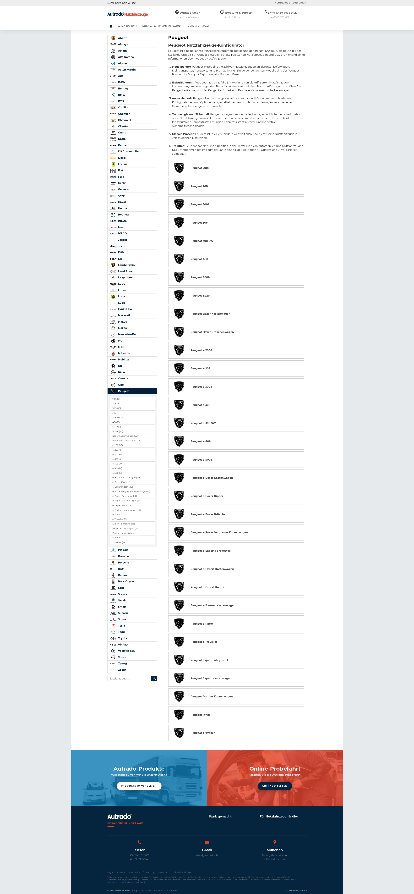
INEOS (122, 220)
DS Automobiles (128, 151)
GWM (121, 195)
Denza (122, 145)
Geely (121, 183)
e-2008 (117, 445)
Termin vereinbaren (198, 26)
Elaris (121, 157)
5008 (116, 426)
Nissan (122, 372)
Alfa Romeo (125, 57)
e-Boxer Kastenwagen (126, 477)
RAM (120, 568)
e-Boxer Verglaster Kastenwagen (131, 491)
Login (110, 872)
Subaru (122, 613)
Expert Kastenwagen (125, 528)
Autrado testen (274, 785)
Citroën (122, 126)
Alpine (122, 63)
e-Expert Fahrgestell (124, 496)
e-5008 (117, 473)
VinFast (122, 644)
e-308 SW (118, 464)
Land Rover (125, 271)
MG (119, 340)
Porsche (123, 562)
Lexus (121, 290)
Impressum (120, 872)
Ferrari (122, 164)
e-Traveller (119, 519)
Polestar (123, 556)
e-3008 (117, 454)
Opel (121, 384)
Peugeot (123, 391)
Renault (123, 575)
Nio (120, 365)
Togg (121, 632)
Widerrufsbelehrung (145, 872)
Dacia (121, 138)
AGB (131, 872)
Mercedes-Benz (128, 334)
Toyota (122, 638)
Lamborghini (126, 265)
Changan (123, 113)
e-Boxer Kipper (121, 482)
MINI (120, 346)
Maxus (122, 321)
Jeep (121, 246)
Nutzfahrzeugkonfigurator (161, 26)
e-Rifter (117, 514)
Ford (120, 176)
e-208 (116, 450)
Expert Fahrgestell (123, 524)
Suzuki (122, 619)
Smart (121, 606)
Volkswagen (126, 650)
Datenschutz (163, 872)
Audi (120, 75)
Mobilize (123, 359)
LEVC (121, 283)
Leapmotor (125, 277)
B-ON (121, 82)
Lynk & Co (124, 309)
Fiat (120, 170)
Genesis (123, 189)
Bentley (123, 88)
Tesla (121, 625)
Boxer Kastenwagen (125, 436)
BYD (120, 101)
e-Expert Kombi (122, 505)
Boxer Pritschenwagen (126, 440)
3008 (116, 408)
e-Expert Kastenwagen (126, 500)
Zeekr (121, 669)
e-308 (116, 459)
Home (113, 26)
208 (115, 403)
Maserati (123, 315)
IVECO (122, 233)
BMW (121, 94)
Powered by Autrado (297, 890)
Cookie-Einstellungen (182, 872)
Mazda (122, 328)
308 (116, 413)
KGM (120, 252)
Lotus (121, 296)
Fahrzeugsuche (127, 26)
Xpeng (122, 663)
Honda (122, 208)
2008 (116, 399)
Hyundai (123, 214)
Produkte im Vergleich (139, 785)
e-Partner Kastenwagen (126, 510)
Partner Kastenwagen (125, 533)
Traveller (118, 542)
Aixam (122, 50)
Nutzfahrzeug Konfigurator (290, 2)
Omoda (122, 378)
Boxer (117, 431)
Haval (121, 202)
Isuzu (121, 227)
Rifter (116, 537)
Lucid (121, 302)
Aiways (122, 44)
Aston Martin (126, 69)
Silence (122, 594)
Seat (120, 587)
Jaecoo (122, 239)
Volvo (121, 657)
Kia (119, 258)
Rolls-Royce (125, 581)
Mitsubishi (124, 353)
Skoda (121, 600)
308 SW (118, 417)
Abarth (122, 38)
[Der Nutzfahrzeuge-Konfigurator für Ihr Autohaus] (127, 14)
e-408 (117, 468)
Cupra (121, 132)
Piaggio (122, 550)
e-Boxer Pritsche (122, 487)
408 (116, 422)
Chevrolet (124, 120)
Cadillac (123, 107)
